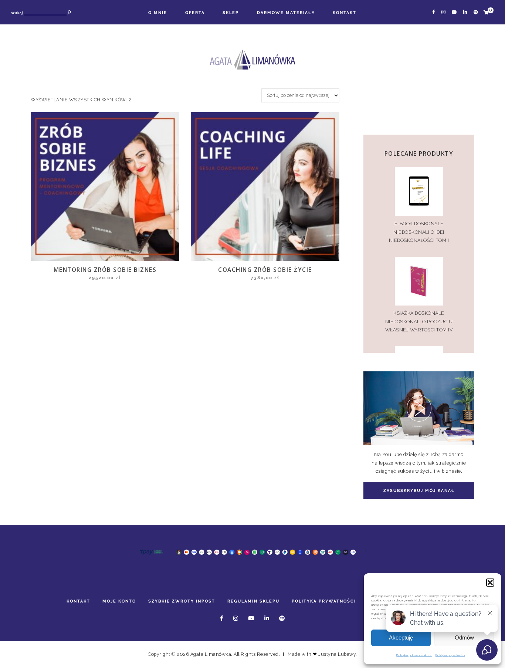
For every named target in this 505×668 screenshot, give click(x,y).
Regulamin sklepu (253, 601)
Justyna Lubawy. (337, 654)
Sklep (231, 12)
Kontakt (344, 12)
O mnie (157, 12)
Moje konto (119, 601)
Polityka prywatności (324, 601)
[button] (490, 582)
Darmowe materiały (286, 12)
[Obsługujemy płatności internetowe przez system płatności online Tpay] (252, 556)
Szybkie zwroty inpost (181, 601)
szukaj (17, 12)
